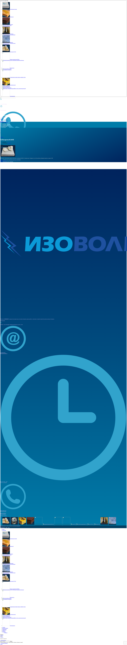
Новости (1, 137)
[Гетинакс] (30, 524)
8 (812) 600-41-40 (6, 115)
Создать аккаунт (3, 640)
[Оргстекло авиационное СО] (81, 524)
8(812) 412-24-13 (3, 513)
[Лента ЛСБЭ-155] (14, 524)
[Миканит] (112, 524)
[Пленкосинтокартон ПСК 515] (48, 524)
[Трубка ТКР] (73, 524)
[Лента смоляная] (66, 524)
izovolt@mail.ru (2, 117)
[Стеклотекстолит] (22, 524)
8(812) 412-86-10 (3, 514)
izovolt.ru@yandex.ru (3, 353)
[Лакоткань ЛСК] (104, 524)
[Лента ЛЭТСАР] (91, 524)
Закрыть (1, 635)
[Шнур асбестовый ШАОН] (58, 524)
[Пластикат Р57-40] (6, 524)
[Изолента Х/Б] (97, 524)
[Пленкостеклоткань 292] (38, 524)
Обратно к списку (3, 160)
